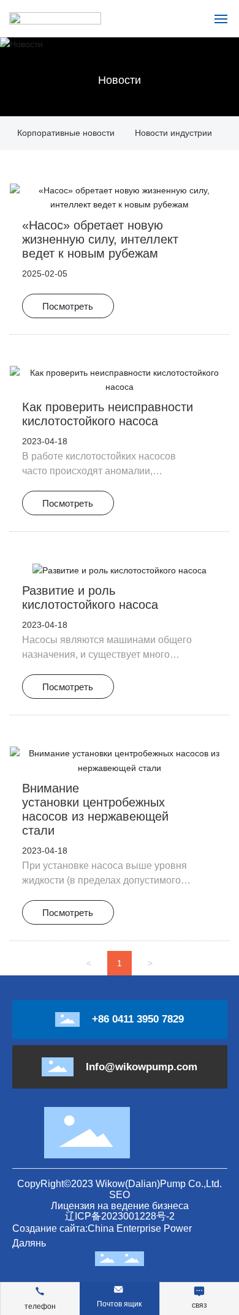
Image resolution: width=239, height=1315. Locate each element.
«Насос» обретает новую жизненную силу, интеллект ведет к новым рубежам (100, 239)
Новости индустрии (173, 133)
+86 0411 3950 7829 (138, 1019)
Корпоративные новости (66, 133)
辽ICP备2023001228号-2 (120, 1216)
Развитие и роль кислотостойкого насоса (90, 597)
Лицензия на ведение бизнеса (120, 1206)
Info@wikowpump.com (141, 1067)
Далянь (29, 1243)
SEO (119, 1195)
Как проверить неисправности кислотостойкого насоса (107, 414)
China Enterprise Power (140, 1228)
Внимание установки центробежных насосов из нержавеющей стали (95, 809)
